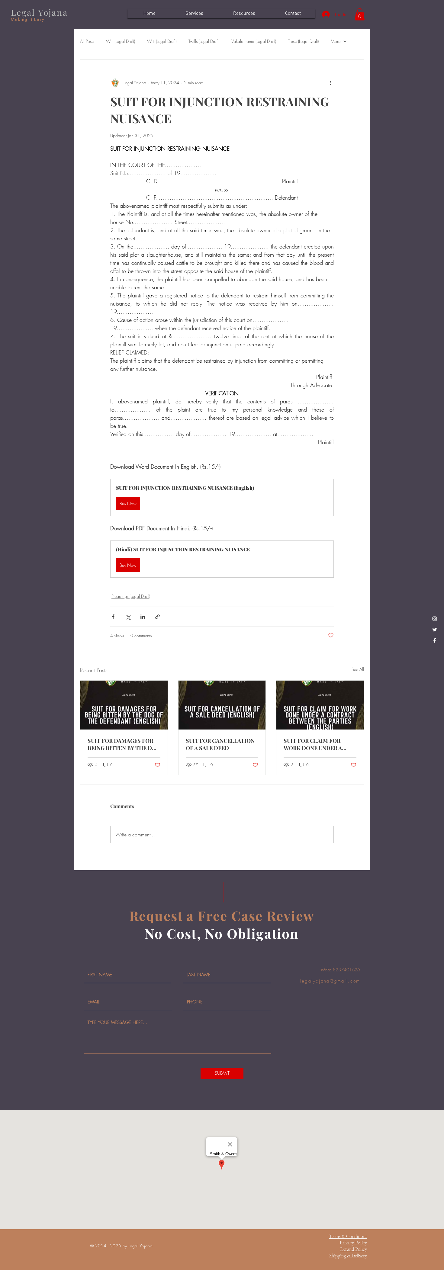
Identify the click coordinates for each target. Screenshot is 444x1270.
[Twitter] (435, 630)
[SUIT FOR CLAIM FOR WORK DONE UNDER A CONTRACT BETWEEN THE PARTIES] (320, 705)
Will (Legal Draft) (120, 41)
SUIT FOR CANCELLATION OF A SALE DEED (220, 744)
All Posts (87, 41)
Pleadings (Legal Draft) (130, 596)
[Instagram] (435, 619)
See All (358, 669)
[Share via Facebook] (113, 617)
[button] (360, 14)
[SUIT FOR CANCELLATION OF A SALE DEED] (222, 705)
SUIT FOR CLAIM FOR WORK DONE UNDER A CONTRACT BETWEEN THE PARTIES (319, 744)
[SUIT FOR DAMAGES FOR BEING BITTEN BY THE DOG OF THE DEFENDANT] (124, 705)
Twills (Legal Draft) (203, 41)
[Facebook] (435, 640)
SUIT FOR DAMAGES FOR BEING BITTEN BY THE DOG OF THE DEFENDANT (124, 744)
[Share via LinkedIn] (143, 617)
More (335, 41)
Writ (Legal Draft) (161, 41)
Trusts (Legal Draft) (303, 41)
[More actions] (330, 82)
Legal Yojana (39, 12)
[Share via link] (157, 617)
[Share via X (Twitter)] (128, 617)
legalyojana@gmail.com (330, 981)
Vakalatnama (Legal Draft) (253, 41)
